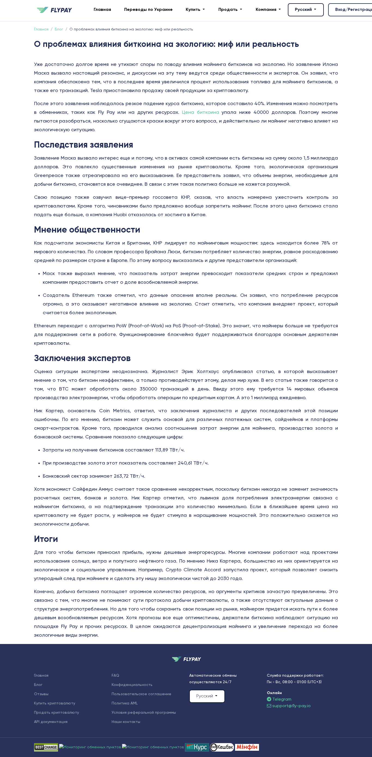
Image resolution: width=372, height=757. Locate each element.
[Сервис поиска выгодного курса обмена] (153, 747)
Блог (38, 685)
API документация (51, 722)
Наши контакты (126, 722)
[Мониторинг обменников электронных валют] (197, 747)
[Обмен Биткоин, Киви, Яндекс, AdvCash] (222, 747)
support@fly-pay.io (291, 706)
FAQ (115, 675)
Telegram (281, 699)
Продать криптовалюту (56, 713)
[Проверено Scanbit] (90, 747)
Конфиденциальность (132, 685)
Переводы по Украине (148, 10)
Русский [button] (304, 10)
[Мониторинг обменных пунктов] (247, 747)
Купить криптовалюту (54, 703)
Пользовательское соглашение (141, 694)
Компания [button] (267, 10)
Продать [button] (228, 10)
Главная (102, 10)
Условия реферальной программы (144, 713)
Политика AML (125, 703)
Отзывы (41, 694)
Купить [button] (194, 10)
